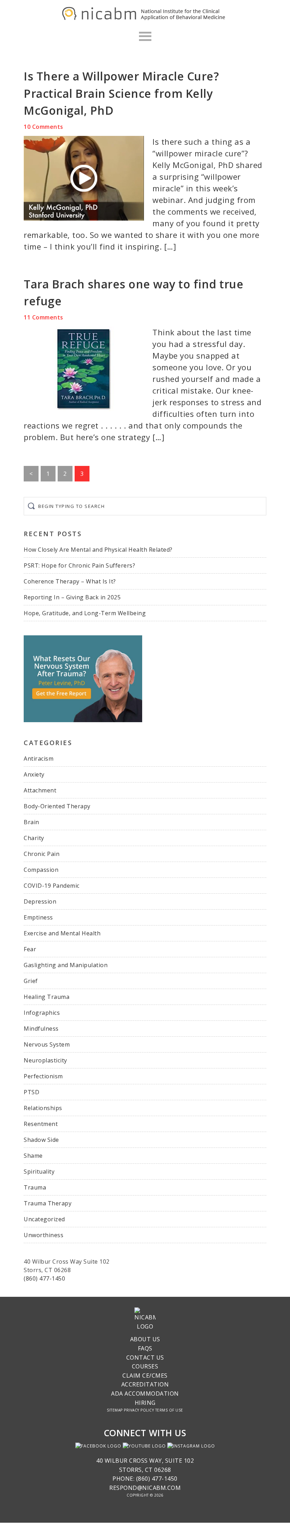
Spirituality (39, 1171)
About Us (145, 1339)
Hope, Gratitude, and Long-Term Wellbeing (85, 613)
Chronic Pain (41, 854)
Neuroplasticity (45, 1060)
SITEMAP (115, 1410)
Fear (30, 949)
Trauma (35, 1187)
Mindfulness (41, 1028)
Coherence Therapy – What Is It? (70, 581)
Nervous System (47, 1044)
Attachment (40, 790)
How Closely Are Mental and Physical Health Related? (98, 549)
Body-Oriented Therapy (57, 806)
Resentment (41, 1124)
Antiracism (38, 758)
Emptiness (38, 917)
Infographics (42, 1013)
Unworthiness (43, 1235)
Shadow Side (41, 1140)
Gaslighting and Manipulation (66, 965)
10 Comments (43, 127)
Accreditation (145, 1384)
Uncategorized (44, 1219)
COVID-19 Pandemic (52, 885)
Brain (31, 822)
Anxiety (34, 774)
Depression (40, 901)
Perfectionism (43, 1076)
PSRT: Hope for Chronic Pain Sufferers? (79, 565)
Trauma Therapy (47, 1203)
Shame (33, 1156)
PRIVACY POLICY (139, 1410)
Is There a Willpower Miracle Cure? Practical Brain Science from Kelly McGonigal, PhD (121, 93)
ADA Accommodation (145, 1393)
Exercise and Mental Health (62, 933)
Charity (34, 838)
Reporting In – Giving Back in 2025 (72, 597)
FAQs (145, 1348)
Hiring (145, 1403)
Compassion (41, 870)
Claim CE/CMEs (145, 1375)
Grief (31, 981)
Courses (145, 1366)
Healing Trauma (46, 997)
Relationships (43, 1108)
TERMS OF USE (169, 1410)
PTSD (31, 1092)
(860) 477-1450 (44, 1278)
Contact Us (145, 1357)
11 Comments (43, 317)
